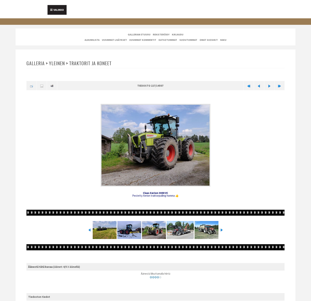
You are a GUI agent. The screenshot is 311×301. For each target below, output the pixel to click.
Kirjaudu (177, 34)
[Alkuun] (248, 85)
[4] (158, 276)
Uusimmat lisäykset (114, 40)
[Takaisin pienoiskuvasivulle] (31, 85)
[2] (153, 276)
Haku (223, 40)
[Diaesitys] (52, 85)
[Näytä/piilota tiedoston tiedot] (42, 85)
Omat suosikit (209, 40)
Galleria (35, 63)
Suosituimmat (188, 40)
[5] (160, 276)
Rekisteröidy (161, 34)
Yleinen (56, 63)
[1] (151, 276)
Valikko (58, 10)
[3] (155, 276)
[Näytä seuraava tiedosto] (269, 85)
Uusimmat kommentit (142, 40)
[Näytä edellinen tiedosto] (259, 85)
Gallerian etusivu (139, 34)
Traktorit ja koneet (90, 63)
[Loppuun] (279, 85)
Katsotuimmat (168, 40)
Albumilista (92, 40)
